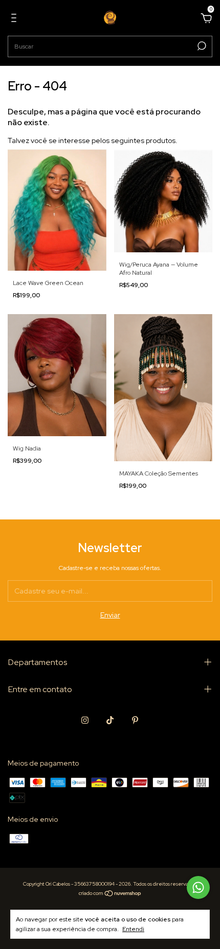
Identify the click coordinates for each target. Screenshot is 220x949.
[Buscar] (201, 46)
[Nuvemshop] (110, 894)
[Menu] (16, 19)
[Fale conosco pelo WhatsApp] (198, 887)
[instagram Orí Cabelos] (85, 720)
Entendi (133, 929)
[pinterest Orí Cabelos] (135, 720)
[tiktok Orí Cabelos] (110, 720)
